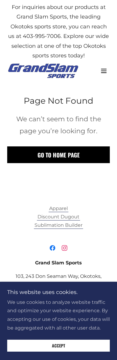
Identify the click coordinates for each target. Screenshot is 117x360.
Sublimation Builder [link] (58, 225)
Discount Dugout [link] (59, 217)
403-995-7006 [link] (42, 36)
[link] (43, 71)
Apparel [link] (58, 208)
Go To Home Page (59, 155)
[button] (104, 71)
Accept (58, 346)
